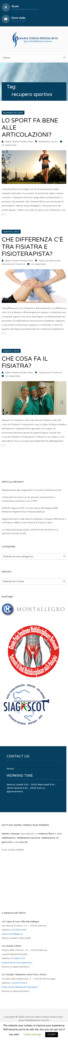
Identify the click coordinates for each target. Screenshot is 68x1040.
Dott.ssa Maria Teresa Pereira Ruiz (44, 1016)
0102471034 (19, 982)
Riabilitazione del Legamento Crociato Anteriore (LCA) (31, 490)
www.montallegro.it (12, 934)
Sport (54, 141)
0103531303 (19, 929)
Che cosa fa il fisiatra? (25, 362)
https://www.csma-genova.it (17, 962)
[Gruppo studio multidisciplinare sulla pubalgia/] (33, 678)
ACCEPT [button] (51, 1034)
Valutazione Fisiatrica (13, 264)
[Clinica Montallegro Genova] (33, 613)
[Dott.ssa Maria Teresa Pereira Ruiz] (34, 39)
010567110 (18, 958)
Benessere (44, 141)
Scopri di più (18, 20)
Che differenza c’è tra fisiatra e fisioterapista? (32, 246)
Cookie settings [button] (32, 1034)
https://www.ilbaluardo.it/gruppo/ (20, 987)
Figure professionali (49, 260)
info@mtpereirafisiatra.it (25, 9)
